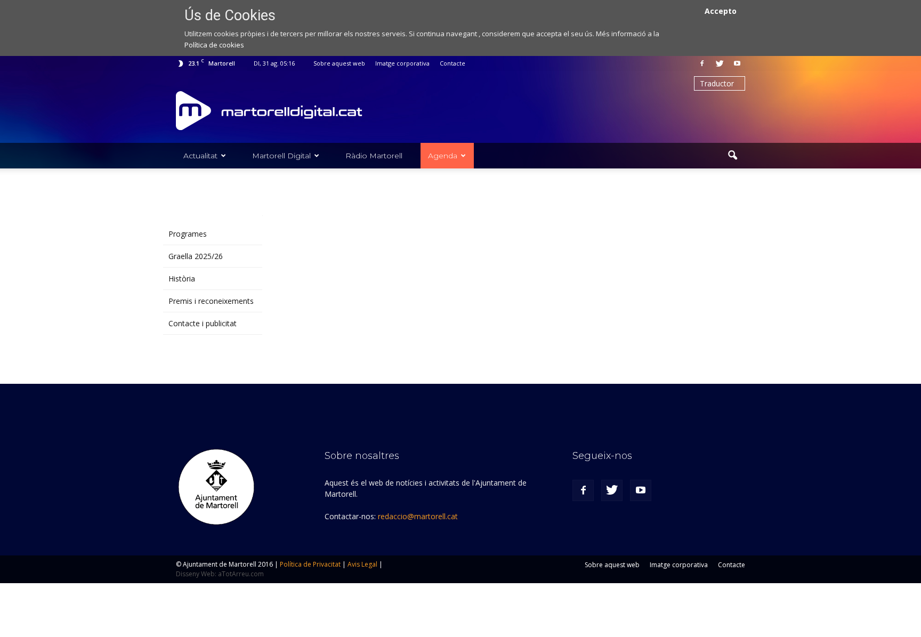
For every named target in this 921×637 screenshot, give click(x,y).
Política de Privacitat (310, 564)
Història (181, 278)
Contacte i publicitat (202, 323)
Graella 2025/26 (195, 256)
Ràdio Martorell (373, 155)
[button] (732, 155)
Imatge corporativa (402, 63)
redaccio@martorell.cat (418, 516)
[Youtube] (737, 63)
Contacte (452, 63)
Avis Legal (362, 564)
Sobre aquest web (339, 63)
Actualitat (200, 155)
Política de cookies (214, 45)
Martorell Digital (281, 155)
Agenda (442, 155)
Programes (187, 234)
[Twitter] (720, 63)
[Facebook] (702, 63)
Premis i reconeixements (211, 301)
